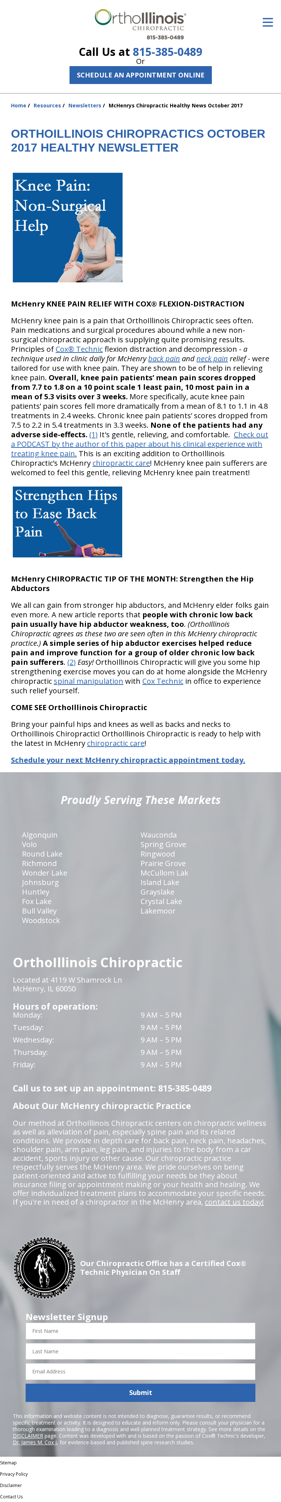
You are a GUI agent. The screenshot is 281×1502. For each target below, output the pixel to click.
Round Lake (42, 854)
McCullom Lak (164, 873)
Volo (29, 844)
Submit (140, 1392)
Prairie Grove (163, 863)
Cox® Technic (79, 349)
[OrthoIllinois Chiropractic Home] (140, 24)
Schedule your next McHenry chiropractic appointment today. (128, 760)
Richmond (39, 863)
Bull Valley (39, 911)
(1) (93, 434)
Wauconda (158, 835)
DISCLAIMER (28, 1435)
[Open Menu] (268, 22)
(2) (71, 662)
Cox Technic (162, 681)
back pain (164, 358)
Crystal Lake (161, 901)
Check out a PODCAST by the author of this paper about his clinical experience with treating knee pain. (139, 444)
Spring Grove (163, 844)
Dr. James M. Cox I (35, 1442)
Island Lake (159, 882)
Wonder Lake (44, 873)
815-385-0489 (167, 51)
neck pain (212, 358)
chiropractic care (121, 463)
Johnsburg (40, 882)
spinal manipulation (88, 681)
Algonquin (40, 835)
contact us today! (234, 1202)
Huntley (35, 892)
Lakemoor (158, 911)
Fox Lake (37, 901)
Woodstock (41, 920)
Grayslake (157, 892)
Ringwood (157, 854)
